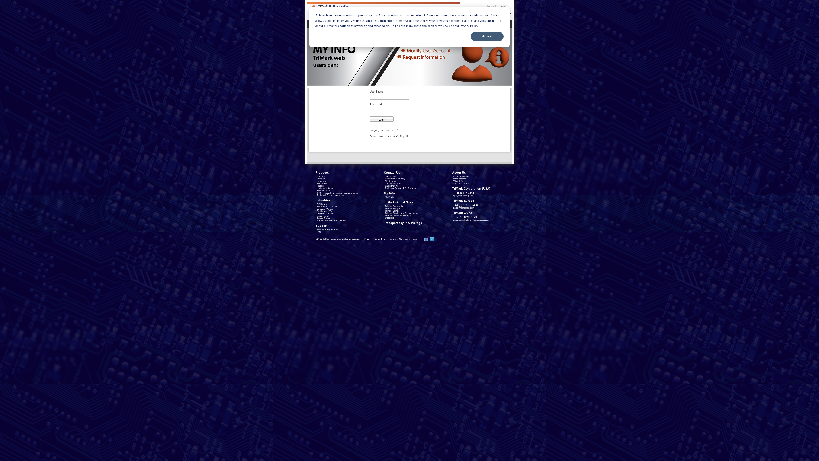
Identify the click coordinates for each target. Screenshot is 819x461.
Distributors (390, 181)
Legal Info (380, 239)
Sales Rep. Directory (395, 179)
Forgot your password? (384, 130)
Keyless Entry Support (328, 229)
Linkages (321, 181)
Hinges (320, 186)
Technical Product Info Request (400, 188)
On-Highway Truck (326, 211)
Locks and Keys (325, 188)
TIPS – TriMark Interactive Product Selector (338, 193)
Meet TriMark (459, 179)
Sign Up (404, 136)
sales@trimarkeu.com (463, 208)
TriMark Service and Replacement (401, 213)
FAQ (319, 232)
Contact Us (390, 176)
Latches (321, 176)
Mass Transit (323, 216)
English (502, 6)
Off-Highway (323, 204)
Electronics (322, 183)
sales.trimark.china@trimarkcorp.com (471, 220)
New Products (323, 190)
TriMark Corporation (394, 206)
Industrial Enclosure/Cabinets (331, 220)
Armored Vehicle (325, 213)
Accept (487, 36)
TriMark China (391, 211)
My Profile (390, 197)
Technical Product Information (331, 195)
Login (490, 6)
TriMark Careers (461, 183)
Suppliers (389, 218)
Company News (461, 176)
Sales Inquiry (391, 186)
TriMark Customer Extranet (398, 215)
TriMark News (459, 181)
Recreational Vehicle (327, 206)
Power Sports (323, 218)
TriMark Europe (392, 208)
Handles (321, 179)
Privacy (368, 239)
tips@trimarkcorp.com (463, 195)
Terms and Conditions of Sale (402, 239)
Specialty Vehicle (325, 209)
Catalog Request (393, 183)
